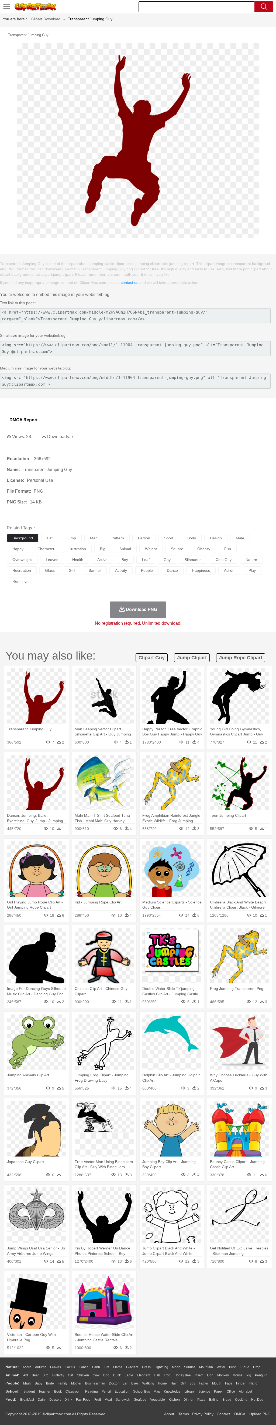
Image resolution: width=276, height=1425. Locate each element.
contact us (129, 282)
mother (76, 1383)
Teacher (44, 1391)
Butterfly (58, 1375)
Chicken (83, 1375)
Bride (50, 1383)
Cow (96, 1375)
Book (58, 1391)
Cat (70, 1375)
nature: (12, 1367)
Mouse (238, 1375)
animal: (12, 1375)
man (94, 538)
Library (189, 1391)
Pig (248, 1375)
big (102, 549)
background (22, 538)
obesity (203, 549)
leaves (52, 559)
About (169, 1414)
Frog (167, 1375)
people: (12, 1383)
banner (95, 570)
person (144, 538)
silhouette (193, 559)
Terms (183, 1414)
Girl (183, 1383)
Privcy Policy (202, 1414)
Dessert (55, 1400)
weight (151, 549)
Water (221, 1367)
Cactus (70, 1367)
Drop (256, 1367)
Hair (174, 1383)
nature (251, 559)
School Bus (141, 1391)
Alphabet (245, 1391)
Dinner (189, 1400)
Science (204, 1391)
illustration (77, 549)
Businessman (95, 1383)
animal (125, 549)
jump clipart (192, 657)
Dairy (42, 1400)
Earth (96, 1367)
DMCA (239, 1414)
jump (71, 538)
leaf (146, 559)
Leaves (55, 1367)
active (102, 559)
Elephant (143, 1375)
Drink (68, 1400)
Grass (146, 1367)
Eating (214, 1400)
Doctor (114, 1383)
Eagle (129, 1375)
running (19, 581)
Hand (253, 1383)
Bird (46, 1375)
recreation (21, 570)
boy (125, 559)
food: (10, 1399)
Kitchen (174, 1400)
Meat (108, 1400)
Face (228, 1383)
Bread (226, 1400)
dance (172, 570)
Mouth (216, 1383)
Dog (106, 1375)
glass (50, 570)
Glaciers (132, 1367)
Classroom (73, 1391)
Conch (83, 1367)
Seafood (140, 1400)
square (177, 549)
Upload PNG (260, 1414)
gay (167, 559)
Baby (38, 1383)
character (45, 549)
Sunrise (189, 1367)
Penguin (261, 1375)
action (229, 570)
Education (122, 1391)
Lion (210, 1375)
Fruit (97, 1400)
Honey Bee (182, 1375)
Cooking (241, 1400)
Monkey (223, 1375)
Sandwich (123, 1400)
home (162, 1383)
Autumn (40, 1367)
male (240, 538)
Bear (35, 1375)
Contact (223, 1414)
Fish (157, 1375)
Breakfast (27, 1400)
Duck (117, 1375)
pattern (118, 538)
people (147, 570)
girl (72, 570)
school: (12, 1391)
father (203, 1383)
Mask (27, 1383)
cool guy (224, 559)
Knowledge (172, 1391)
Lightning (161, 1367)
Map (157, 1391)
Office (231, 1391)
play (252, 570)
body (191, 538)
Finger (241, 1383)
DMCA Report (23, 420)
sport (168, 538)
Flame (117, 1367)
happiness (201, 570)
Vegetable (157, 1400)
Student (29, 1391)
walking (148, 1383)
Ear (124, 1383)
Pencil (106, 1391)
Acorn (27, 1367)
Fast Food (83, 1400)
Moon (176, 1367)
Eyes (135, 1383)
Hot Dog (257, 1400)
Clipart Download (45, 19)
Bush (233, 1367)
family (62, 1383)
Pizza (201, 1400)
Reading (91, 1391)
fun (227, 549)
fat (50, 538)
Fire (106, 1367)
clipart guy (152, 657)
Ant (25, 1375)
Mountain (206, 1367)
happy (17, 549)
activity (121, 570)
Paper (218, 1391)
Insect (199, 1375)
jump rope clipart (240, 657)
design (216, 538)
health (77, 559)
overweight (22, 559)
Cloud (244, 1367)
